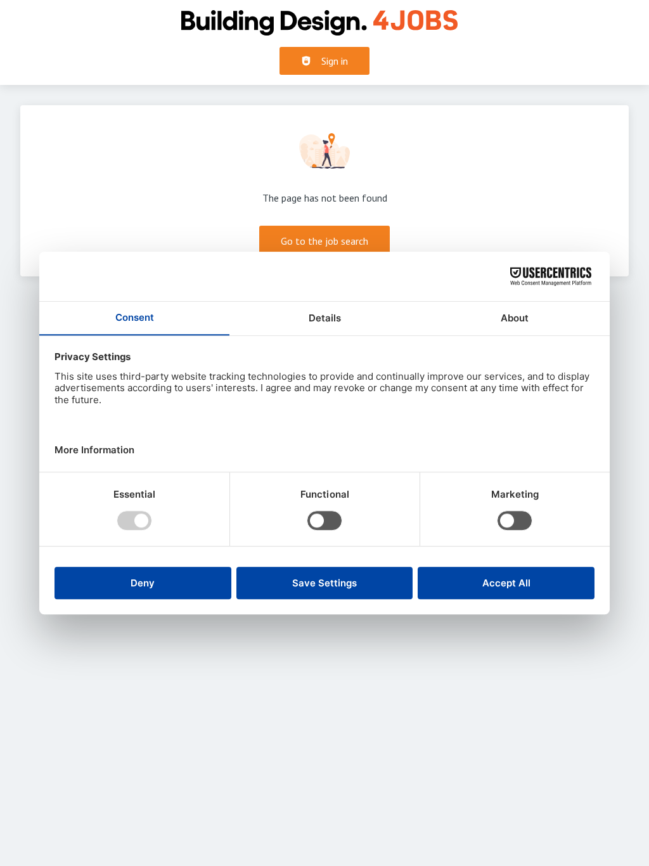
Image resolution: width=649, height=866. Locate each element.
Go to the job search (324, 241)
